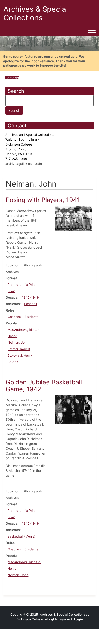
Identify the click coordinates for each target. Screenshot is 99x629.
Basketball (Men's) (21, 536)
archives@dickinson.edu (23, 164)
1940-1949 (30, 297)
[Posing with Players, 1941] (73, 218)
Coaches (14, 317)
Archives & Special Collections (35, 13)
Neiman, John (18, 342)
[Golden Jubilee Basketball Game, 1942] (73, 409)
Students (31, 317)
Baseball (30, 304)
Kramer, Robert (19, 349)
